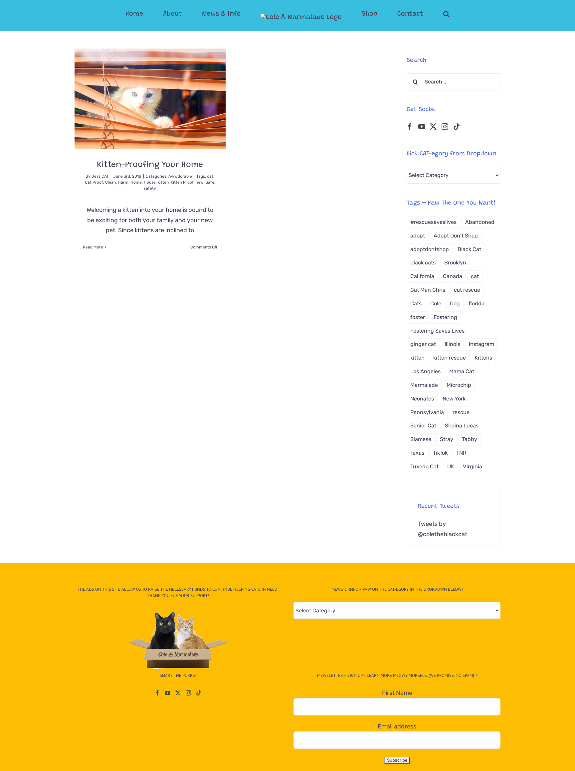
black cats (423, 262)
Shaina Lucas (462, 425)
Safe (210, 182)
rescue (461, 412)
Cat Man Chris (427, 290)
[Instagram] (445, 126)
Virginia (472, 466)
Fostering (445, 317)
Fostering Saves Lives (437, 331)
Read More (93, 247)
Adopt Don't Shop (456, 235)
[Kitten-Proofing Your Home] (150, 99)
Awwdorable (180, 176)
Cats (416, 303)
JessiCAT (100, 176)
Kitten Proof (182, 182)
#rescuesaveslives (433, 222)
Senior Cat (423, 425)
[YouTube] (421, 126)
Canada (452, 276)
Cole (435, 303)
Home (136, 182)
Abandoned (479, 222)
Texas (417, 453)
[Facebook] (410, 126)
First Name (397, 692)
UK (450, 466)
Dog (455, 303)
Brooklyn (455, 262)
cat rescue (467, 290)
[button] (420, 14)
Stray (446, 439)
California (422, 276)
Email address (397, 726)
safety (150, 188)
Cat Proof (94, 182)
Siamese (420, 439)
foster (417, 317)
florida (476, 303)
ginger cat (423, 344)
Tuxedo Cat (424, 466)
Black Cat (469, 249)
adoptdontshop (429, 249)
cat (210, 176)
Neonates (422, 398)
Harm (123, 182)
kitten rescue (449, 358)
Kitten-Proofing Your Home (150, 165)
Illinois (452, 344)
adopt (417, 235)
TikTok (440, 453)
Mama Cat (461, 371)
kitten (163, 182)
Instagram (481, 344)
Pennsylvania (427, 412)
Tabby (469, 439)
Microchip (459, 385)
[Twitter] (433, 126)
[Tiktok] (456, 126)
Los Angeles (425, 371)
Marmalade (424, 385)
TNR (461, 453)
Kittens (483, 358)
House (150, 182)
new (200, 182)
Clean (110, 182)
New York (454, 398)
